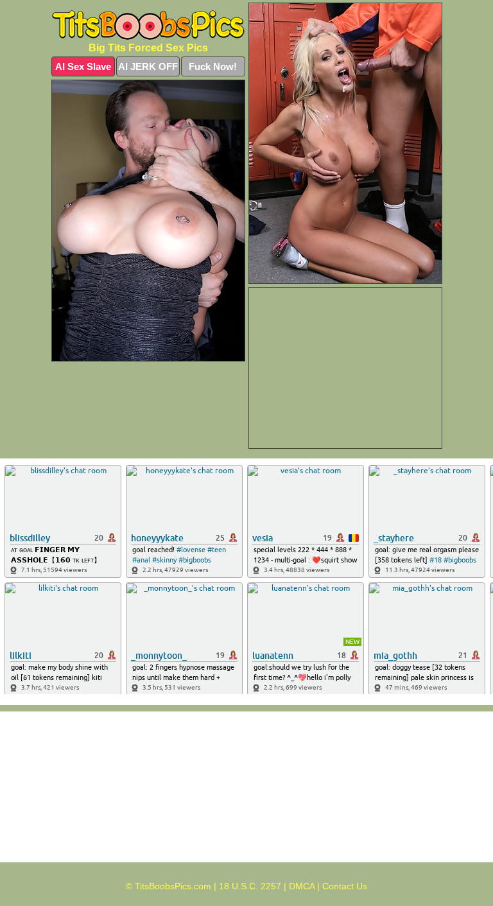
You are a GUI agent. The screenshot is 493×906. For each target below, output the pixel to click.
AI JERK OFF (148, 66)
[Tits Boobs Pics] (148, 25)
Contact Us (344, 886)
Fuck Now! (213, 66)
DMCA (302, 886)
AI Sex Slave (83, 66)
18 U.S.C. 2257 (250, 886)
